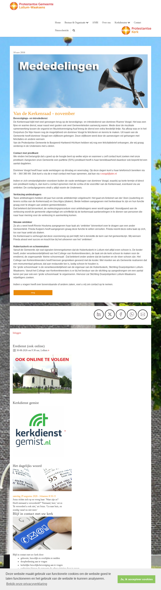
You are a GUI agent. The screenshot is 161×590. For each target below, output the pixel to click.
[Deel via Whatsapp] (132, 314)
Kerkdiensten (121, 22)
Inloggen (17, 333)
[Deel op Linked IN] (99, 314)
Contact (137, 22)
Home (58, 22)
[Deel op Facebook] (121, 314)
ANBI (95, 22)
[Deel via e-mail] (143, 314)
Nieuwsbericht (62, 30)
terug (33, 292)
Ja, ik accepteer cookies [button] (136, 579)
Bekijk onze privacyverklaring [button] (26, 583)
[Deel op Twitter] (110, 314)
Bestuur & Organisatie (75, 22)
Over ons (106, 22)
